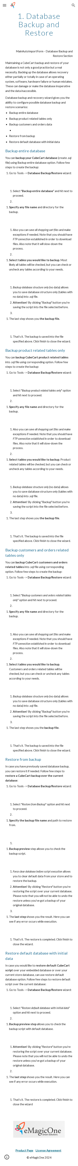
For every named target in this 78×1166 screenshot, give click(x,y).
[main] (39, 24)
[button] (4, 5)
